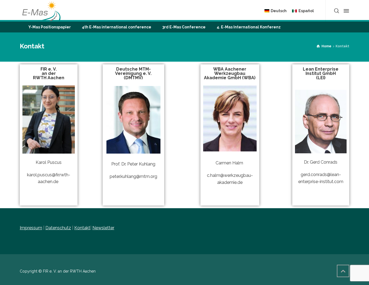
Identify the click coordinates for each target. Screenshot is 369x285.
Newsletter (103, 227)
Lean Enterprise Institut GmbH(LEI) (320, 73)
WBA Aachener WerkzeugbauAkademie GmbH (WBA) (230, 73)
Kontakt (82, 227)
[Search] (336, 11)
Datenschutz (58, 227)
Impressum (31, 227)
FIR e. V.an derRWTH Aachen (48, 73)
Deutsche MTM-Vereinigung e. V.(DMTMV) (133, 73)
